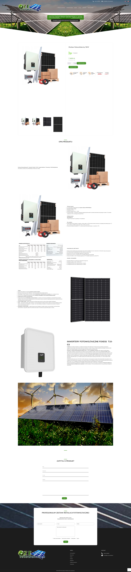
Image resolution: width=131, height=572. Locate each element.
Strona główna (61, 7)
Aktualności (90, 7)
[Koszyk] (112, 7)
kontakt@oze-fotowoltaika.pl (108, 1)
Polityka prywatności (73, 562)
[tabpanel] (65, 18)
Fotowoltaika (70, 7)
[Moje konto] (110, 7)
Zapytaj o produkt (73, 67)
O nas (79, 7)
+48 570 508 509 (97, 1)
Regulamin (72, 560)
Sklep (75, 7)
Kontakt (84, 7)
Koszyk (71, 556)
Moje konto (72, 555)
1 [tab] (65, 31)
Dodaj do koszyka (81, 63)
